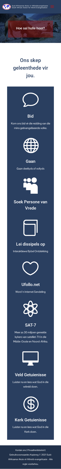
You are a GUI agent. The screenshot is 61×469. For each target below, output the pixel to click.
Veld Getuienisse (30, 374)
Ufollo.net (31, 284)
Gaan (30, 161)
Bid (30, 116)
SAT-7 (30, 325)
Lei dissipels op (30, 244)
